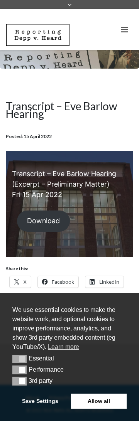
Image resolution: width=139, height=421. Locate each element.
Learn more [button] (63, 347)
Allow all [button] (99, 401)
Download (43, 221)
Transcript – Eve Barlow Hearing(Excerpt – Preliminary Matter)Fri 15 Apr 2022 (64, 184)
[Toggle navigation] (124, 29)
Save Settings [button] (40, 401)
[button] (19, 359)
